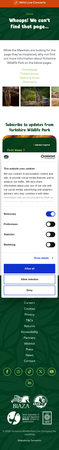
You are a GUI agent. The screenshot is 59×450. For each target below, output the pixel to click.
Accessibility (29, 332)
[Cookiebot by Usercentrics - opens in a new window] (41, 157)
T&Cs (29, 320)
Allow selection (29, 279)
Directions (29, 82)
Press (29, 349)
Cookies (29, 309)
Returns (29, 326)
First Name (16, 150)
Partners (29, 338)
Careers (29, 303)
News (29, 355)
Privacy (30, 314)
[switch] (50, 224)
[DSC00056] (35, 96)
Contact (29, 361)
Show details (41, 258)
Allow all (29, 268)
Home (29, 14)
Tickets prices (29, 73)
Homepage (29, 69)
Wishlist (29, 343)
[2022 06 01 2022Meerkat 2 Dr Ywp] (10, 96)
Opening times (30, 78)
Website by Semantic (29, 440)
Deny (29, 290)
